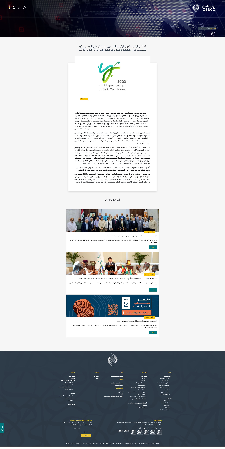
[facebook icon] (160, 428)
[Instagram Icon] (148, 428)
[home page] (204, 7)
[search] (24, 7)
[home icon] (19, 7)
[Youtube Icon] (144, 428)
